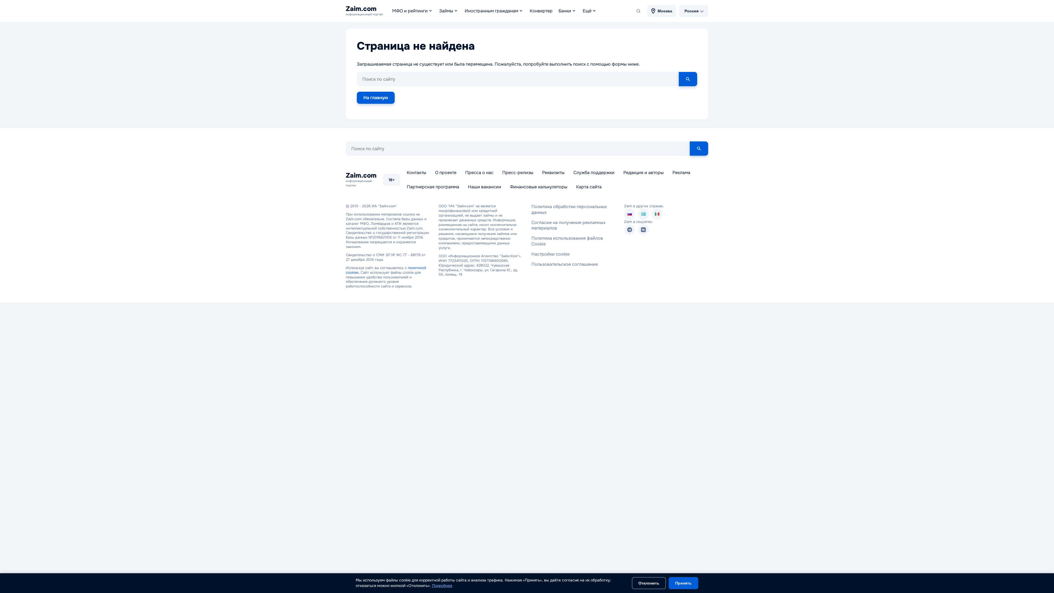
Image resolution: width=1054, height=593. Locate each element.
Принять (683, 583)
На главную (375, 97)
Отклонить (648, 583)
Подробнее (442, 585)
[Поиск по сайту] (638, 11)
